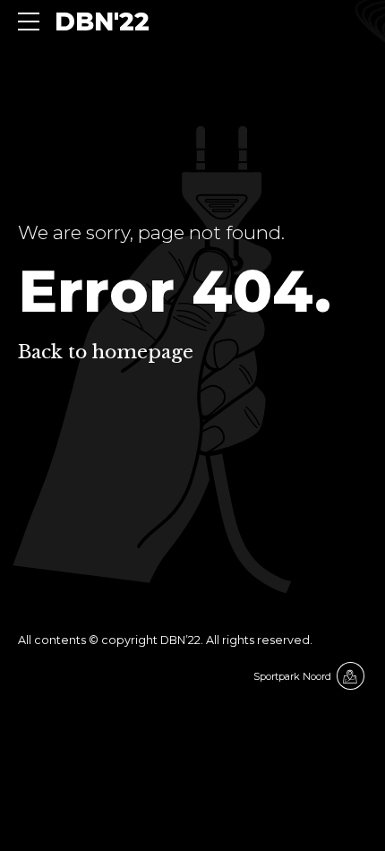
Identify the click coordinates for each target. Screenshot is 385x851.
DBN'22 (102, 21)
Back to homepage (105, 352)
